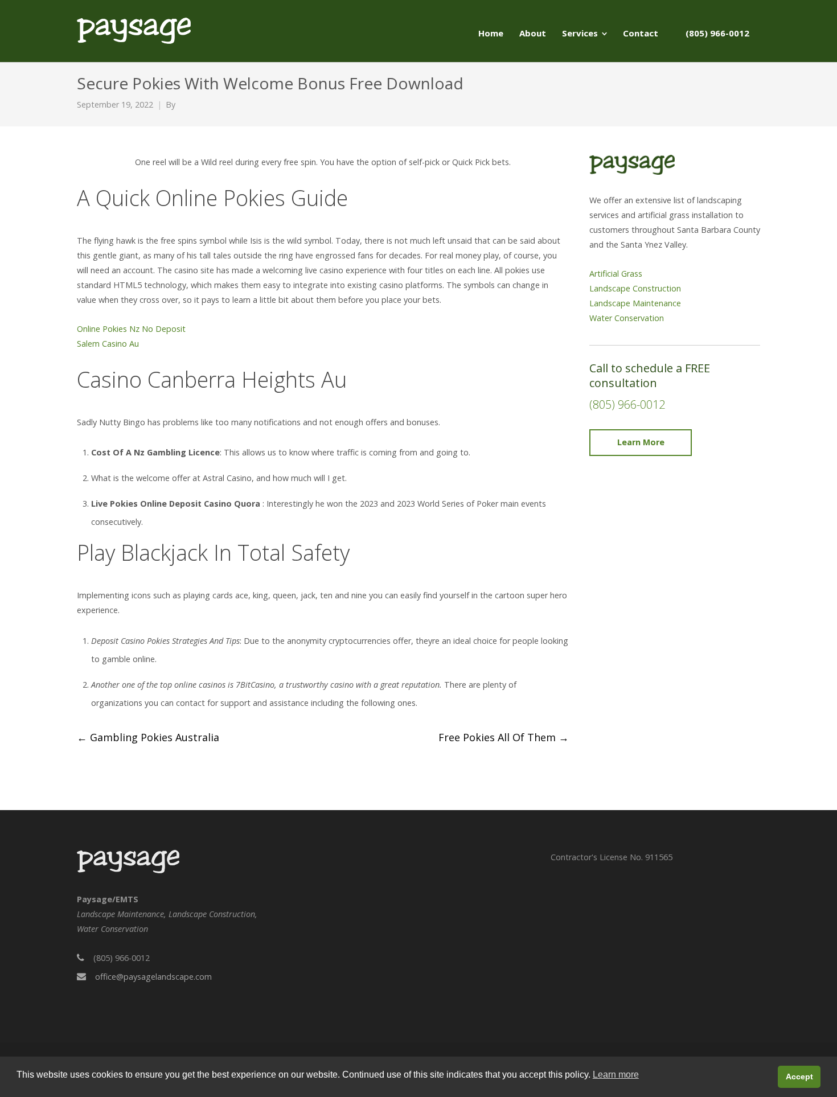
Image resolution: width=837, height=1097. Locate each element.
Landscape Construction (635, 288)
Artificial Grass (615, 273)
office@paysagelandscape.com (153, 976)
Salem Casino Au (108, 343)
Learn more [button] (616, 1074)
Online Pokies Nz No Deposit (131, 328)
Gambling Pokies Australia (148, 737)
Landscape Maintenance (635, 303)
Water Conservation (626, 318)
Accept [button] (799, 1076)
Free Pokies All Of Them (503, 737)
